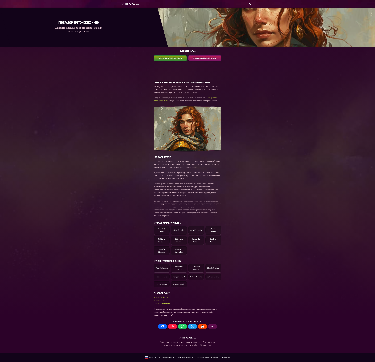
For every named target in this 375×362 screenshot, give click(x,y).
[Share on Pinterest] (172, 326)
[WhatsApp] (182, 326)
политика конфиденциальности (207, 357)
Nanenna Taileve (162, 277)
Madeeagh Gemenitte (179, 250)
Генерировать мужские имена (170, 58)
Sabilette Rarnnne (213, 240)
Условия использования (186, 357)
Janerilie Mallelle (179, 284)
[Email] (212, 326)
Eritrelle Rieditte (162, 284)
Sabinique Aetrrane (196, 268)
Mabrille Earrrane (213, 230)
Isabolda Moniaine (161, 250)
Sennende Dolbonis (179, 268)
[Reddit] (202, 326)
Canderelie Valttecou (196, 240)
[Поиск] (250, 4)
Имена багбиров (161, 297)
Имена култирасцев (162, 303)
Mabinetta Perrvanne (161, 240)
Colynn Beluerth (196, 277)
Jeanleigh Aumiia (196, 230)
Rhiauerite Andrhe (179, 240)
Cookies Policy (225, 357)
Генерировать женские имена (204, 58)
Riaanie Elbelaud (213, 268)
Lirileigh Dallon (178, 230)
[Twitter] (192, 326)
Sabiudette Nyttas (162, 230)
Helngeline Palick (179, 277)
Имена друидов (160, 300)
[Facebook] (162, 326)
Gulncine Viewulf (213, 277)
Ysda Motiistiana (162, 268)
